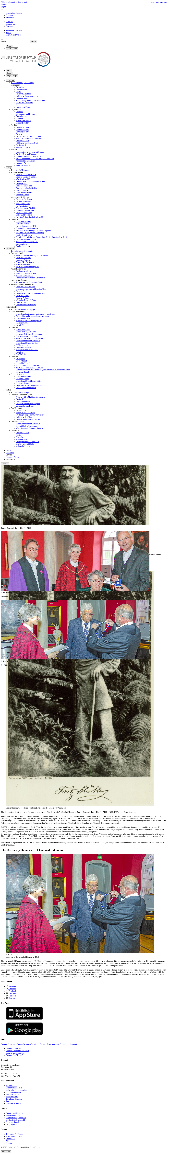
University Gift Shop (24, 417)
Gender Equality (22, 123)
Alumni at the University (25, 161)
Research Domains (23, 258)
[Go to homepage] (25, 66)
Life (8, 390)
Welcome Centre (22, 379)
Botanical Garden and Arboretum (29, 138)
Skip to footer (23, 2)
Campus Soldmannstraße (15, 1053)
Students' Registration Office (27, 228)
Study (9, 168)
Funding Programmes (24, 275)
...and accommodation (24, 401)
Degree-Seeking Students (26, 332)
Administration (21, 116)
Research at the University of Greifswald (32, 255)
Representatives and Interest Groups (30, 152)
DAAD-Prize (21, 354)
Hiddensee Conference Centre (27, 143)
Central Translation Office (26, 388)
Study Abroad (21, 361)
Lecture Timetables (23, 201)
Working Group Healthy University (30, 415)
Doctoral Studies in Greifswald (28, 341)
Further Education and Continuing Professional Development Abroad (43, 370)
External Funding (22, 291)
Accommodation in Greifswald (28, 188)
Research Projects (23, 260)
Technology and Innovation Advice (29, 282)
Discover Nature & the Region (28, 404)
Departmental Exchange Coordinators (30, 385)
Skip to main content (9, 2)
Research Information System (27, 267)
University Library (23, 127)
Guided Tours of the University (28, 419)
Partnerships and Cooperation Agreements (32, 316)
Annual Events (21, 98)
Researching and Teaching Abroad (29, 367)
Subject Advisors (22, 224)
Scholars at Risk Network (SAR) (29, 321)
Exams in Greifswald (24, 199)
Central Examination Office (26, 226)
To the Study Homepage (20, 170)
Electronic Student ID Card (26, 210)
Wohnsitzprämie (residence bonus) (29, 428)
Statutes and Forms (23, 121)
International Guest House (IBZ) (28, 381)
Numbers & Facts (23, 107)
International (11, 307)
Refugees (19, 352)
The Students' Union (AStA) (27, 242)
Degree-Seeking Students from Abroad (31, 181)
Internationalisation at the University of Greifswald (35, 314)
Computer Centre (22, 129)
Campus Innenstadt (13, 1048)
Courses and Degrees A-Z (26, 175)
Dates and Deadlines (24, 192)
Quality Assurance (23, 246)
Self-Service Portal (23, 204)
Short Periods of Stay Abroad (27, 365)
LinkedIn (12, 989)
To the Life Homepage (20, 392)
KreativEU (20, 325)
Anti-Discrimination (23, 165)
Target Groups (12, 76)
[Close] (2, 9)
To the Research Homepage (22, 251)
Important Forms (22, 195)
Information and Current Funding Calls (31, 289)
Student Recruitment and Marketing (30, 233)
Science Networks (23, 264)
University (10, 80)
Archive (19, 134)
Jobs (17, 105)
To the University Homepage (22, 83)
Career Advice (21, 244)
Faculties (19, 112)
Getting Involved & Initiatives (27, 442)
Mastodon (12, 996)
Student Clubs (21, 439)
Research (10, 249)
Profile (18, 91)
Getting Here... (21, 183)
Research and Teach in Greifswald (29, 338)
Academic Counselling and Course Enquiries (33, 230)
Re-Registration (22, 206)
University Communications (27, 96)
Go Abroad (20, 359)
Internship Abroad (23, 363)
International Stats (23, 318)
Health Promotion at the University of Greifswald (35, 159)
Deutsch (4, 4)
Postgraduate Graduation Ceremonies (30, 278)
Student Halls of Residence (26, 426)
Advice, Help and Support (26, 154)
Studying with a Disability (26, 208)
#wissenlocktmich (23, 446)
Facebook (12, 991)
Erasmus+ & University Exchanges (29, 334)
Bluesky (11, 998)
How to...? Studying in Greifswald (29, 217)
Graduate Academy (23, 271)
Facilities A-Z (21, 145)
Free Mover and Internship (26, 336)
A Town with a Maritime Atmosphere (30, 397)
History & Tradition (23, 94)
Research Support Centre (25, 287)
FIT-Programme (22, 323)
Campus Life (21, 410)
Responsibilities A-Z (24, 147)
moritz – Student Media (25, 444)
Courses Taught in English (26, 177)
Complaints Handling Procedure (28, 156)
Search (3, 41)
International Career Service (27, 343)
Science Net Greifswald (25, 262)
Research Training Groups (26, 273)
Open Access (21, 302)
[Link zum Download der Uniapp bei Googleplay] (24, 1034)
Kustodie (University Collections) (29, 136)
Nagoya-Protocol (22, 298)
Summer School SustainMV (27, 350)
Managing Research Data (26, 300)
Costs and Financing (24, 186)
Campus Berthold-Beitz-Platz (17, 1051)
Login (3, 6)
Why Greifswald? (23, 179)
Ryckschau (20, 87)
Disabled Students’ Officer (26, 239)
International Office (23, 221)
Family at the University (25, 413)
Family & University (24, 235)
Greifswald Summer (24, 347)
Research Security (23, 296)
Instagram (12, 986)
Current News (21, 89)
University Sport (22, 141)
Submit (33, 41)
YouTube (12, 993)
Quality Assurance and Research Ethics (31, 293)
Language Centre (22, 132)
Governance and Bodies (25, 114)
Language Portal (22, 372)
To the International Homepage (23, 309)
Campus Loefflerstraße (15, 1055)
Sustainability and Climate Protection (30, 100)
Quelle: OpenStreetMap (158, 2)
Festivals (19, 437)
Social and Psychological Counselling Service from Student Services (42, 237)
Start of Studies (22, 190)
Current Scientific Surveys (26, 305)
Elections (19, 118)
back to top (6, 1152)
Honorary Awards (23, 163)
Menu (9, 70)
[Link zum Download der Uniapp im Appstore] (24, 1019)
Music (18, 435)
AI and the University (24, 103)
